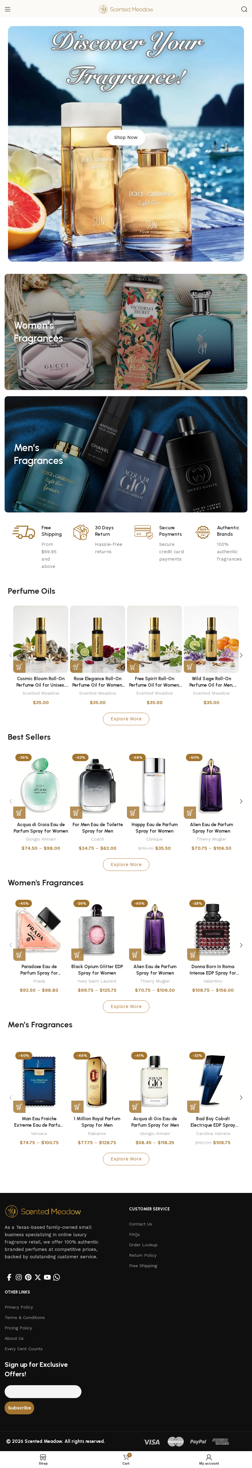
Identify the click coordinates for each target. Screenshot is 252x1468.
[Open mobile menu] (8, 9)
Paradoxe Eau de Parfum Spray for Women (39, 973)
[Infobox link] (38, 547)
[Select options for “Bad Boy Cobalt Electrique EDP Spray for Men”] (193, 1107)
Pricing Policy (18, 1327)
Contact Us (140, 1223)
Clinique (154, 839)
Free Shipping (143, 1265)
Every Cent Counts (24, 1348)
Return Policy (142, 1255)
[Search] (244, 9)
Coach (97, 839)
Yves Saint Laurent (96, 981)
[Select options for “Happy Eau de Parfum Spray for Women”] (133, 813)
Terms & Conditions (25, 1317)
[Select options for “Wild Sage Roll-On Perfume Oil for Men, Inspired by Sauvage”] (190, 667)
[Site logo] (126, 9)
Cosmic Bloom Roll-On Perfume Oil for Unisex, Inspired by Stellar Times (40, 685)
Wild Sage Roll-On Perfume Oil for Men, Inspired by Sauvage (211, 685)
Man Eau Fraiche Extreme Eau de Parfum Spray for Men (39, 1125)
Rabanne (97, 1133)
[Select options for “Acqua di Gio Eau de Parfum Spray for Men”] (135, 1107)
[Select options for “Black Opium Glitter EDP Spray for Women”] (77, 955)
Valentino (212, 981)
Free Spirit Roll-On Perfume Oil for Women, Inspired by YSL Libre (154, 685)
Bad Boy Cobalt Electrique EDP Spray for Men (213, 1125)
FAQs (134, 1234)
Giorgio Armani (41, 839)
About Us (14, 1338)
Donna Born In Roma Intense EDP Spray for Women (213, 973)
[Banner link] (126, 332)
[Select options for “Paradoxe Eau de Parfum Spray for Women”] (19, 955)
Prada (39, 981)
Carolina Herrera (213, 1133)
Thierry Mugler (211, 839)
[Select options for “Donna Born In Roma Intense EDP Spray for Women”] (193, 955)
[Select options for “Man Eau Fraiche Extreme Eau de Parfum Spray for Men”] (19, 1107)
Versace (39, 1133)
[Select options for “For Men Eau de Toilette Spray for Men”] (76, 813)
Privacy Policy (19, 1307)
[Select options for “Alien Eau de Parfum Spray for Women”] (190, 813)
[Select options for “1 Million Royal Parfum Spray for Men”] (77, 1107)
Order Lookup (143, 1244)
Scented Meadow (40, 693)
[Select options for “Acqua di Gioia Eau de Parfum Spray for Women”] (19, 813)
